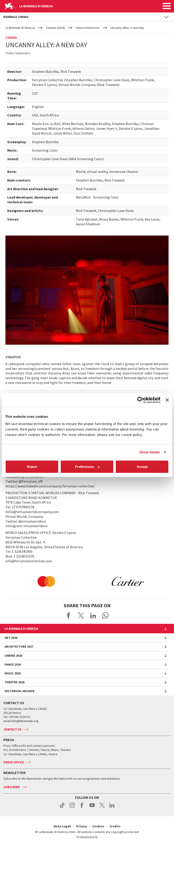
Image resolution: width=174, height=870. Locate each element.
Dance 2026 (13, 664)
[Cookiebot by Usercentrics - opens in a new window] (140, 400)
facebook (82, 807)
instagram (72, 807)
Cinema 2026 (13, 656)
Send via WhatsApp (105, 615)
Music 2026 (13, 673)
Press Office (14, 762)
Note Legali (62, 826)
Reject (32, 466)
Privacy (81, 826)
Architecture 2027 (19, 646)
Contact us (13, 729)
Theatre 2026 (14, 682)
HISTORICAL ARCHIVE (19, 691)
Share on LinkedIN (93, 615)
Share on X (81, 615)
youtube (92, 807)
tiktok (62, 807)
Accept (142, 466)
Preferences (84, 466)
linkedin (112, 807)
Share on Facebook (68, 615)
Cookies (98, 826)
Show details (149, 452)
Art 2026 (11, 638)
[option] (46, 581)
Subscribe (12, 787)
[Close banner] (167, 400)
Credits (115, 826)
